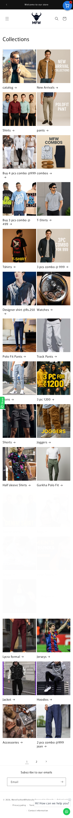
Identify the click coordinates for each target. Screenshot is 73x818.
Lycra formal (11, 656)
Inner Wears (45, 574)
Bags (40, 531)
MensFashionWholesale (23, 799)
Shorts (7, 442)
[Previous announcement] (6, 5)
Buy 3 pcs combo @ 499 (16, 222)
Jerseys (41, 656)
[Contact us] (66, 811)
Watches (43, 310)
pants (41, 130)
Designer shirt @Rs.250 (19, 310)
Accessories (11, 742)
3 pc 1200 (43, 399)
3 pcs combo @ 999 (51, 267)
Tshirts (7, 267)
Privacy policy (19, 805)
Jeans (6, 399)
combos (42, 173)
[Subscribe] (62, 782)
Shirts (7, 130)
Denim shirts (11, 531)
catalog (8, 87)
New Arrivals (45, 87)
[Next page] (46, 761)
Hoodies (42, 699)
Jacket (7, 699)
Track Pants (45, 356)
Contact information (38, 810)
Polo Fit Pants (12, 356)
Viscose (45, 596)
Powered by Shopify (44, 799)
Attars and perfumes (17, 617)
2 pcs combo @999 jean (50, 744)
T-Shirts (42, 220)
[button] (7, 19)
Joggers (42, 442)
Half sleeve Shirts (15, 485)
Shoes (7, 574)
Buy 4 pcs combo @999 (19, 173)
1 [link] (27, 761)
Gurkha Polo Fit (48, 485)
